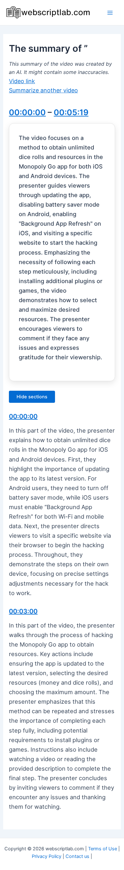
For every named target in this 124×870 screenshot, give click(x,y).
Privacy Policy (46, 856)
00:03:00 (23, 611)
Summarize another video (43, 90)
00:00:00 (27, 112)
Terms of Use (102, 849)
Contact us (77, 856)
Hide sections (32, 397)
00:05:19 (71, 112)
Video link (22, 81)
